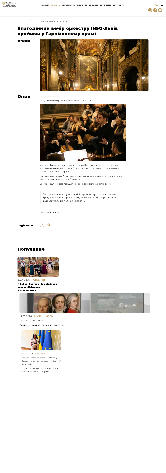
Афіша (45, 5)
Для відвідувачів (87, 5)
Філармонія (68, 5)
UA (161, 5)
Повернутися (54, 21)
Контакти (118, 5)
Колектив (105, 5)
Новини (55, 5)
